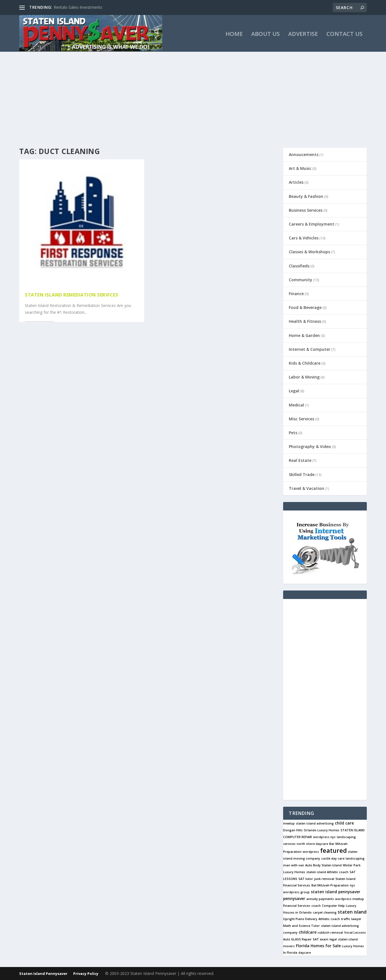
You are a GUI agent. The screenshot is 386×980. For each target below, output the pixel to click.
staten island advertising (315, 823)
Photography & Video (310, 446)
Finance (296, 293)
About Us (265, 35)
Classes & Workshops (309, 251)
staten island (352, 912)
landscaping (355, 858)
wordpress (311, 852)
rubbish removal (330, 932)
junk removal (324, 879)
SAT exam (320, 939)
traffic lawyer (351, 919)
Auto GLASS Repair (297, 939)
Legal (294, 390)
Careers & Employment (311, 224)
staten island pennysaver (335, 891)
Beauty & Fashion (306, 196)
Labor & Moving (304, 377)
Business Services (305, 210)
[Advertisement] (193, 94)
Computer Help (333, 906)
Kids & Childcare (304, 363)
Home (234, 35)
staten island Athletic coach (327, 872)
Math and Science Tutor (301, 926)
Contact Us (344, 35)
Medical (296, 405)
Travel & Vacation (306, 488)
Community (300, 279)
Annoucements (303, 154)
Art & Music (300, 168)
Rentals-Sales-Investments (78, 7)
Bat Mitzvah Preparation (330, 885)
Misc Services (301, 418)
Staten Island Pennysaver (43, 973)
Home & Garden (304, 335)
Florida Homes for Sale (318, 945)
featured (333, 850)
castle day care (332, 858)
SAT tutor (305, 879)
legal (333, 939)
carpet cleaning (325, 912)
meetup (289, 823)
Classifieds (299, 266)
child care (344, 823)
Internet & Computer (309, 349)
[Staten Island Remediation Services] (81, 222)
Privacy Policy (85, 973)
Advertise (303, 35)
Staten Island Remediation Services (71, 295)
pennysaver (294, 898)
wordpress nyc (324, 837)
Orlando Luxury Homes (321, 830)
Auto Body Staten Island (323, 865)
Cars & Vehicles (303, 238)
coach (316, 906)
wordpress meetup (349, 899)
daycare (304, 953)
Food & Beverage (305, 307)
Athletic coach (329, 919)
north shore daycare (312, 844)
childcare (307, 932)
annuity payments (320, 899)
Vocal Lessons (355, 932)
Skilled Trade (302, 474)
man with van (293, 865)
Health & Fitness (305, 321)
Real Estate (300, 460)
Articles (296, 182)
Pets (293, 432)
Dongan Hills (293, 830)
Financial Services (296, 906)
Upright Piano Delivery (300, 919)
